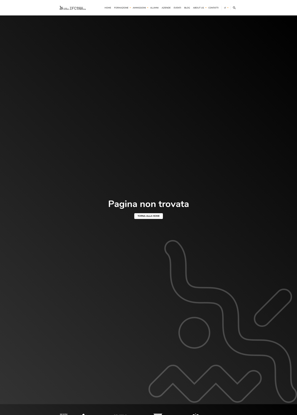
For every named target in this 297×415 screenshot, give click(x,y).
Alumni (154, 7)
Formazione (121, 7)
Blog (187, 7)
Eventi (177, 7)
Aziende (166, 7)
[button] (233, 8)
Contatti (213, 7)
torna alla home (149, 216)
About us (198, 7)
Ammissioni (139, 7)
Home (108, 7)
